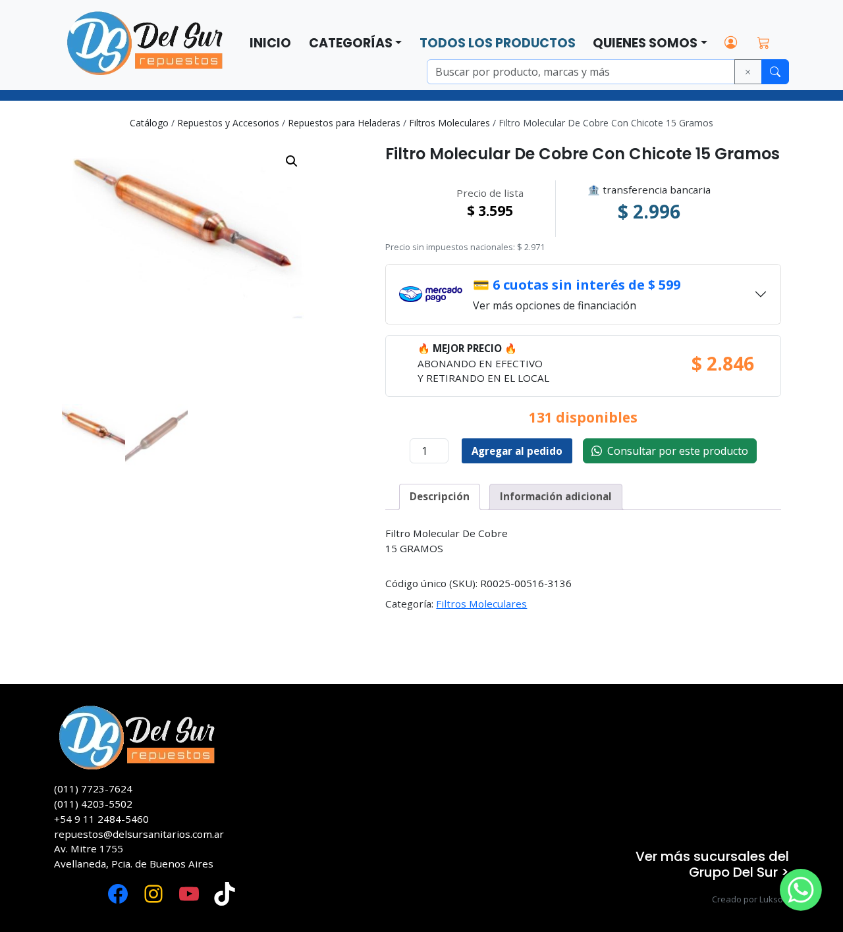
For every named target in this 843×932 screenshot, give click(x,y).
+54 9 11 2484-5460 (101, 818)
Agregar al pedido (517, 450)
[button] (292, 161)
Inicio (270, 43)
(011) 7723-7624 (93, 788)
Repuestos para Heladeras (344, 122)
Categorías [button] (351, 43)
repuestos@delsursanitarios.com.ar (139, 834)
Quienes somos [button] (645, 43)
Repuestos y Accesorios (228, 122)
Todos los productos (498, 43)
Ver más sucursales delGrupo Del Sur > (712, 864)
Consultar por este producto (675, 451)
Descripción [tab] (440, 496)
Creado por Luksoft (750, 899)
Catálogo (149, 122)
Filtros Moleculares (449, 122)
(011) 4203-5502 (93, 803)
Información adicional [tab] (556, 496)
